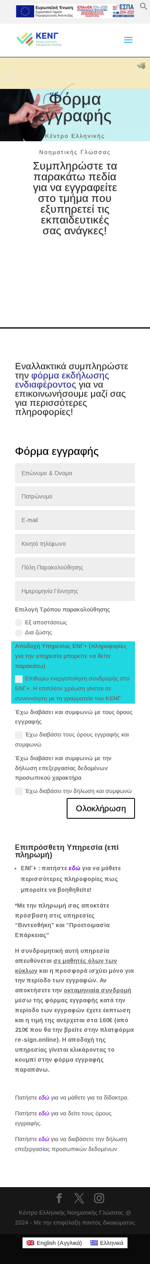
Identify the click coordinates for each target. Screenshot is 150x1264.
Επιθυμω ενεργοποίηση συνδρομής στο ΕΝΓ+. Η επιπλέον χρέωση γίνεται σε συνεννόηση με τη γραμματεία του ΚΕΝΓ (72, 688)
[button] (144, 8)
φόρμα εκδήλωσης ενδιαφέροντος (62, 380)
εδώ (74, 868)
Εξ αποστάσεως (46, 622)
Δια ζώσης (38, 632)
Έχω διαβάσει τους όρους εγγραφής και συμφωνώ (72, 739)
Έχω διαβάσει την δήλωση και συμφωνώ (78, 791)
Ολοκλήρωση (101, 808)
